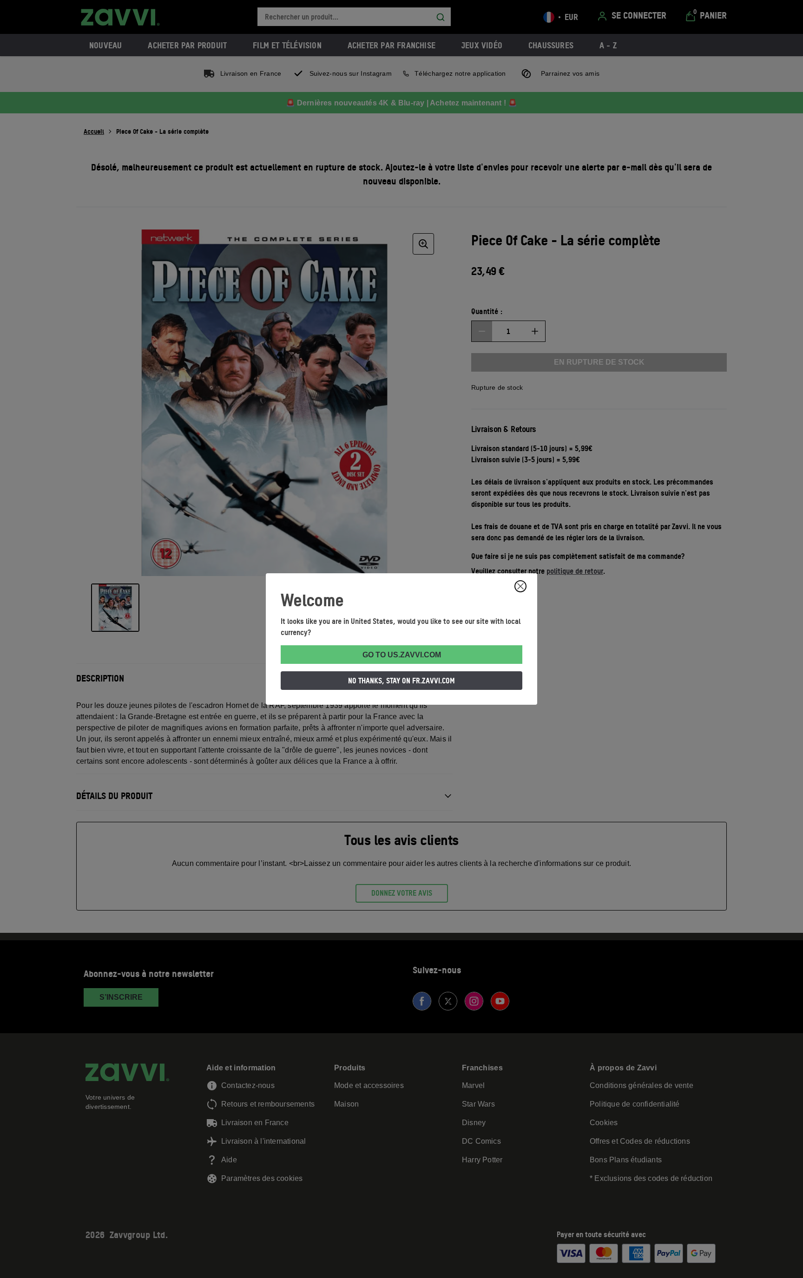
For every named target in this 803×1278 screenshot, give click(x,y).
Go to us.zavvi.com (401, 655)
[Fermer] (520, 586)
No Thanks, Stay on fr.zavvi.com (401, 680)
